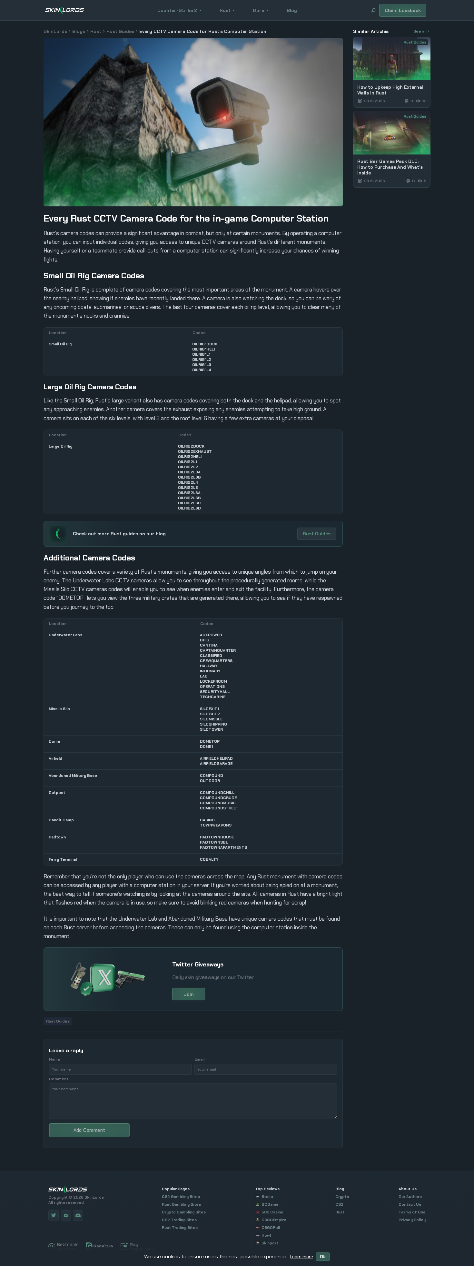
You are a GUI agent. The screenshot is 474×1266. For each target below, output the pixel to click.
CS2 (339, 1204)
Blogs (78, 31)
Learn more (301, 1257)
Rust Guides (120, 31)
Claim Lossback (403, 10)
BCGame (270, 1204)
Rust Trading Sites (180, 1227)
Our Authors (410, 1196)
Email (199, 1059)
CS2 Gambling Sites (181, 1196)
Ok (323, 1257)
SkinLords (55, 31)
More (258, 10)
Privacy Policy (412, 1219)
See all (419, 31)
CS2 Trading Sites (179, 1219)
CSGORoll (271, 1227)
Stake (267, 1196)
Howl (266, 1235)
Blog (292, 10)
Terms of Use (412, 1212)
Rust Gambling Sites (181, 1204)
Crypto (342, 1196)
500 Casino (272, 1212)
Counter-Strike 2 (177, 10)
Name (54, 1059)
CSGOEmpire (274, 1219)
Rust (225, 10)
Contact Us (410, 1204)
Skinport (270, 1243)
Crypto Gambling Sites (184, 1212)
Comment (58, 1079)
